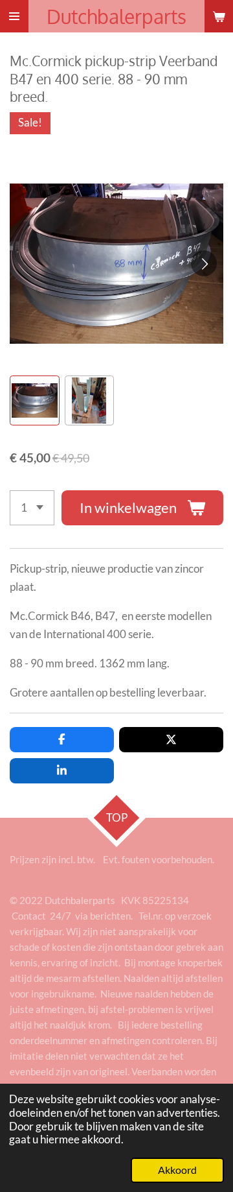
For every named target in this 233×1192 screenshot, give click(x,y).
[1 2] (32, 507)
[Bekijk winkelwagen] (219, 16)
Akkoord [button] (177, 1170)
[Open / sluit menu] (14, 16)
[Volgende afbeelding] (204, 263)
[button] (35, 400)
